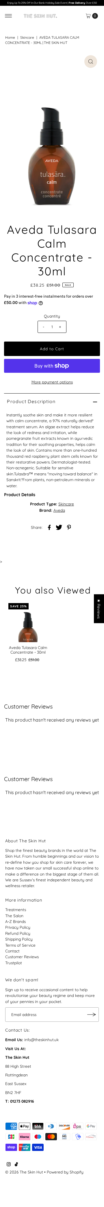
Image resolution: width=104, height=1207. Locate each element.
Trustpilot (13, 962)
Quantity (52, 316)
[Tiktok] (16, 1164)
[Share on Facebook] (49, 527)
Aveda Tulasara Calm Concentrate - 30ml (28, 650)
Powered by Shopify (65, 1171)
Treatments (15, 909)
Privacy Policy (17, 927)
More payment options (52, 381)
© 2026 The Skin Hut (24, 1171)
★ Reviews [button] (98, 608)
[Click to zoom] (90, 61)
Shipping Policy (19, 939)
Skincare (27, 37)
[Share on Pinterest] (69, 527)
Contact (12, 950)
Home (10, 37)
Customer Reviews (22, 956)
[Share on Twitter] (59, 527)
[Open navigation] (8, 16)
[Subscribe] (91, 1014)
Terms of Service (20, 945)
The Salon (14, 915)
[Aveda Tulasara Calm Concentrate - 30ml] (28, 622)
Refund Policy (17, 933)
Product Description (31, 401)
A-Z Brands (15, 921)
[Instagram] (9, 1164)
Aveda (59, 510)
